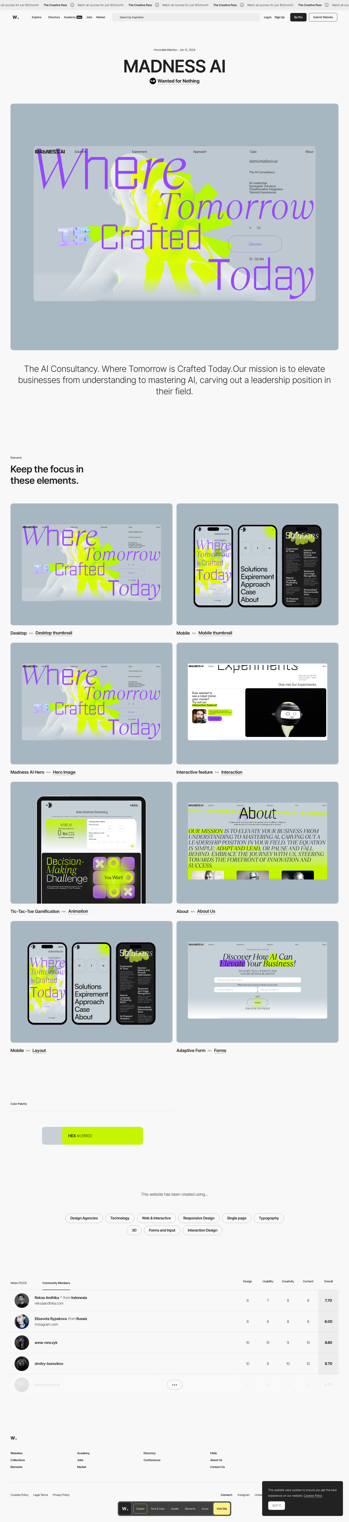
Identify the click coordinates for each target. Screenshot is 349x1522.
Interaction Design (202, 1230)
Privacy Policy (61, 1494)
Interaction (231, 772)
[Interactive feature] (257, 704)
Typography (269, 1218)
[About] (257, 843)
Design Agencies (84, 1218)
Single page (236, 1218)
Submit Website (323, 17)
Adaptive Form (191, 1050)
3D (134, 1230)
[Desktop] (91, 564)
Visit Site (222, 1508)
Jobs (89, 17)
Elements (190, 1508)
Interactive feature (195, 772)
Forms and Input (162, 1230)
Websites (16, 1453)
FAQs (213, 1453)
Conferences (152, 1460)
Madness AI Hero (27, 772)
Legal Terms (40, 1494)
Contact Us (217, 1467)
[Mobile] (257, 564)
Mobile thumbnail (215, 633)
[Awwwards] (16, 17)
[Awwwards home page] (125, 1509)
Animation (78, 911)
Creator (140, 1508)
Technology (119, 1218)
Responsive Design (198, 1218)
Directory (54, 17)
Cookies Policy (19, 1494)
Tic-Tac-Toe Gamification (35, 911)
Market (100, 17)
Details (175, 1508)
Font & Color (158, 1508)
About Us (206, 911)
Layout (39, 1050)
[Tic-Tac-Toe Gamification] (91, 843)
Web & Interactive (156, 1218)
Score (205, 1508)
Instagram (244, 1494)
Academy (72, 17)
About (182, 911)
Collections (18, 1460)
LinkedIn (260, 1494)
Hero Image (64, 772)
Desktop (19, 633)
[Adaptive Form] (257, 982)
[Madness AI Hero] (91, 704)
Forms (220, 1050)
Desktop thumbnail (54, 633)
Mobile (183, 633)
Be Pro (298, 17)
